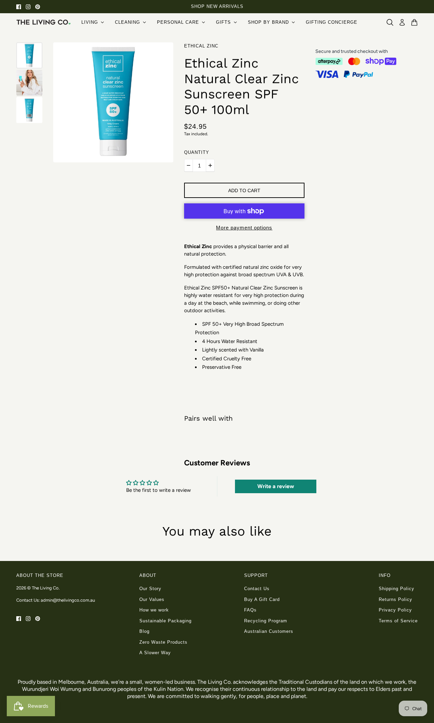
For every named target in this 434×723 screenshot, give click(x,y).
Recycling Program (265, 620)
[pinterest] (38, 6)
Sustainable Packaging (165, 620)
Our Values (151, 599)
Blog (144, 631)
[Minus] (188, 165)
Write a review (275, 486)
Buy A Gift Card (262, 599)
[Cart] (414, 22)
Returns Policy (395, 599)
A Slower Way (155, 652)
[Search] (390, 22)
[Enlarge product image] (113, 102)
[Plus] (210, 165)
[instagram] (28, 6)
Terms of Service (398, 620)
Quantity (196, 152)
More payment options (244, 227)
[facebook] (19, 6)
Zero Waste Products (163, 642)
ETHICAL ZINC (201, 45)
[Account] (402, 22)
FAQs (250, 609)
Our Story (150, 588)
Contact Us (257, 588)
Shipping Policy (396, 588)
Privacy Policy (395, 609)
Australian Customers (268, 631)
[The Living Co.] (43, 22)
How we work (154, 609)
